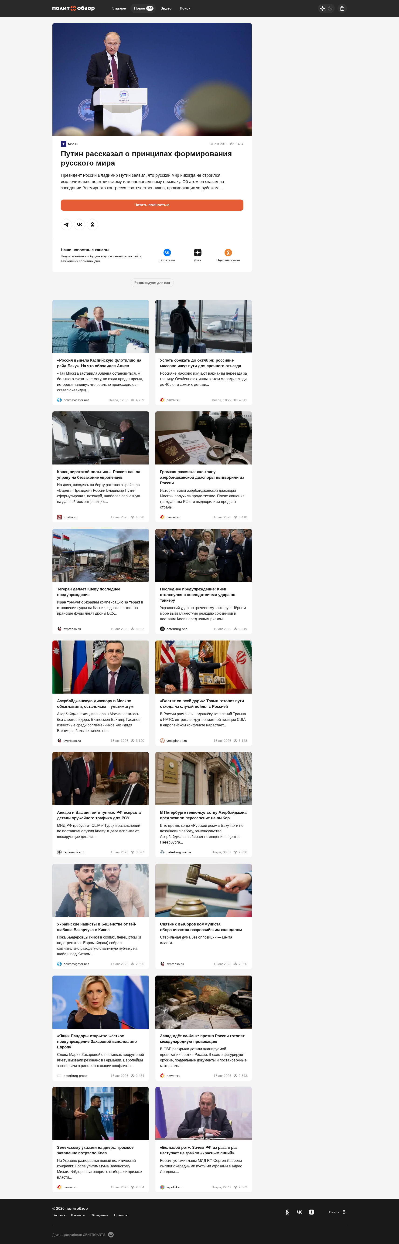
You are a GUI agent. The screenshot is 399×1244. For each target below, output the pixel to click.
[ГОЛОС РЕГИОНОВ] (59, 852)
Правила (120, 1215)
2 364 (140, 1187)
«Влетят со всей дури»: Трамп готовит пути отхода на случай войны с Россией (202, 703)
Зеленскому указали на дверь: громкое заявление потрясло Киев (95, 1150)
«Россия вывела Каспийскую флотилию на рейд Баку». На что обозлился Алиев (99, 363)
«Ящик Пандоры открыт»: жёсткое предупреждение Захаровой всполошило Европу (97, 1041)
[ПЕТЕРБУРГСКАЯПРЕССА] (59, 1075)
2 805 (140, 964)
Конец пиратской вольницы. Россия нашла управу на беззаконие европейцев (98, 475)
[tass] (63, 144)
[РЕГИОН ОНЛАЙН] (162, 400)
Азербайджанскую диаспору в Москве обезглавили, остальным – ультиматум (95, 703)
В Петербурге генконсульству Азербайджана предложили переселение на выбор (203, 815)
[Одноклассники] (287, 1212)
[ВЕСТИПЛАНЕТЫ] (162, 740)
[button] (66, 224)
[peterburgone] (162, 629)
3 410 (243, 517)
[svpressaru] (59, 629)
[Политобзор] (73, 8)
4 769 (140, 400)
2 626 (243, 964)
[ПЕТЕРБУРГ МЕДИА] (162, 852)
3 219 (243, 629)
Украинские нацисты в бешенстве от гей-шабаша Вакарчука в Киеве (96, 927)
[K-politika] (162, 1187)
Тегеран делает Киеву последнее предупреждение (88, 592)
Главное (119, 8)
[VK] (299, 1212)
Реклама (58, 1215)
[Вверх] (338, 1212)
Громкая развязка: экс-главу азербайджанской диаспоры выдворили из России (202, 477)
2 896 (243, 852)
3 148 (243, 740)
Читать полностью (152, 205)
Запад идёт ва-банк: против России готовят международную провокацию (202, 1039)
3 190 (140, 740)
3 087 (140, 852)
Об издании (100, 1215)
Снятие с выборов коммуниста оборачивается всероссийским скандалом (201, 927)
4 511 (243, 400)
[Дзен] (311, 1212)
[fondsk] (59, 517)
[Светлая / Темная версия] (326, 8)
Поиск (185, 8)
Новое (143, 8)
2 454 (140, 1075)
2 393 (243, 1075)
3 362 (140, 629)
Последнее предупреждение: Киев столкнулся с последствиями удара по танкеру (197, 595)
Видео (165, 8)
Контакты (78, 1215)
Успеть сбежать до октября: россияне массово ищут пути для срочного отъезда (200, 363)
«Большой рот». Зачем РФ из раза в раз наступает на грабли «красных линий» (198, 1150)
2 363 (243, 1187)
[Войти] (342, 8)
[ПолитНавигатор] (59, 400)
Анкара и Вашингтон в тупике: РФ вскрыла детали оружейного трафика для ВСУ (99, 815)
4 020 (140, 517)
